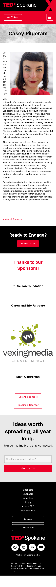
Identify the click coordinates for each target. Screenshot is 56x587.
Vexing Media (33, 555)
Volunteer (28, 498)
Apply (28, 502)
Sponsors (28, 493)
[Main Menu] (50, 17)
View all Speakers (13, 219)
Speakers (28, 489)
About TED (28, 506)
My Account (28, 510)
